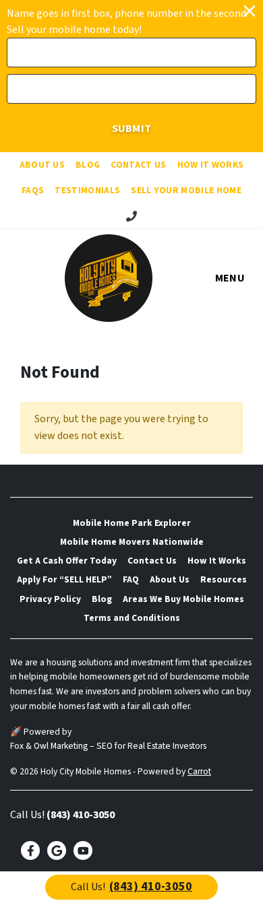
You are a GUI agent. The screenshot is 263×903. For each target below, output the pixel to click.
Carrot (199, 771)
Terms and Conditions (132, 617)
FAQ (131, 579)
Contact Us (138, 164)
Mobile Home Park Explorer (132, 522)
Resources (223, 579)
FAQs (33, 190)
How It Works (210, 164)
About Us (42, 164)
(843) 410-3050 (81, 814)
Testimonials (87, 190)
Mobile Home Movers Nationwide (132, 541)
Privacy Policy (50, 599)
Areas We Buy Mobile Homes (183, 599)
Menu (230, 278)
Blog (88, 164)
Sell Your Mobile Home (186, 190)
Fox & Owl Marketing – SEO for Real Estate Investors (108, 745)
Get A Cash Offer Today (67, 560)
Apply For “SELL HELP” (64, 579)
